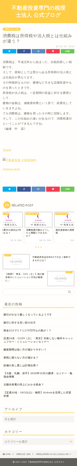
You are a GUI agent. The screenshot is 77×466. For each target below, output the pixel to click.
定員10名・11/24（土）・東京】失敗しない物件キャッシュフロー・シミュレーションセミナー (38, 340)
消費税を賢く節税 (11, 29)
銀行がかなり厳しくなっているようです (28, 314)
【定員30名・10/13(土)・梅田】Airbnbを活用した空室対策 (37, 394)
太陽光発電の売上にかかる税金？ (24, 384)
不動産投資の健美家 (11, 169)
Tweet (7, 149)
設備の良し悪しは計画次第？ (21, 365)
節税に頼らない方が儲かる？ (21, 357)
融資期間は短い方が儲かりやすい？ (25, 349)
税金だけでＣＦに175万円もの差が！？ (27, 330)
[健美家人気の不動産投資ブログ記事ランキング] (20, 160)
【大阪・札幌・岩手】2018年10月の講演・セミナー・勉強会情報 (38, 375)
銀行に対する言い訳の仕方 (20, 322)
